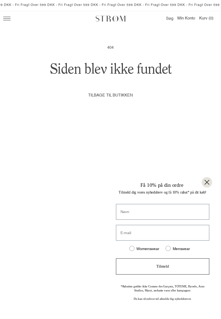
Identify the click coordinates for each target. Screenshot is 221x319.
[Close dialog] (207, 182)
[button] (169, 19)
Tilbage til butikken (110, 95)
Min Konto (186, 18)
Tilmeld (162, 266)
